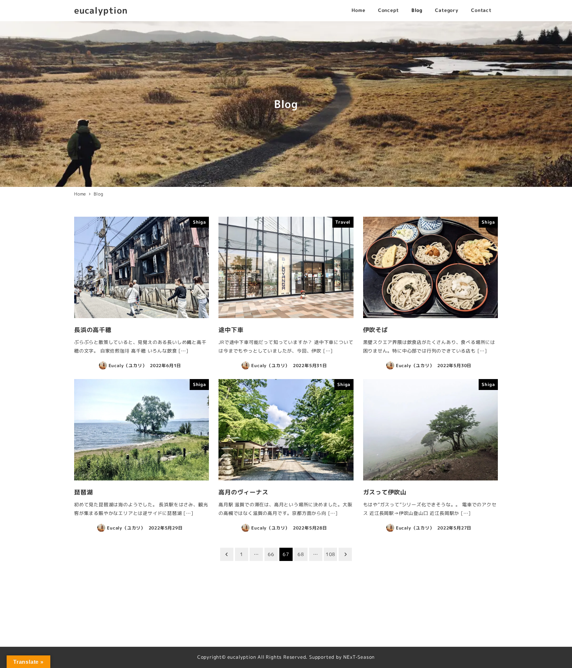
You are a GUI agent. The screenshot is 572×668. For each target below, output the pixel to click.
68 (301, 554)
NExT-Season (359, 657)
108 (330, 554)
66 (271, 554)
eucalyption (101, 10)
